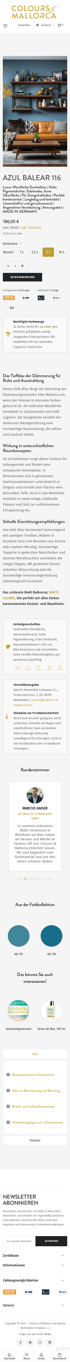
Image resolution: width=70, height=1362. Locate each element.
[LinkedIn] (49, 1342)
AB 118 (51, 954)
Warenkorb (59, 1358)
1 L (22, 252)
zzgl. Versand (30, 228)
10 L (62, 252)
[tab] (35, 1054)
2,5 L (35, 252)
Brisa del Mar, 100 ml (51, 1029)
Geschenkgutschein (18, 1029)
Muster (8, 252)
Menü (26, 1358)
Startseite (9, 1358)
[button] (48, 25)
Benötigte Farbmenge (28, 321)
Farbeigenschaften (26, 624)
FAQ (35, 1054)
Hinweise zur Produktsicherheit (36, 713)
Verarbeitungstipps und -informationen (37, 1122)
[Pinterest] (30, 1342)
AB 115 (18, 954)
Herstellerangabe (26, 685)
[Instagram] (40, 1342)
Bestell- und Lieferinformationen (33, 1106)
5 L (48, 252)
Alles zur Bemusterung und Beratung (36, 1090)
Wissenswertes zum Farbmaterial (33, 1074)
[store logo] (35, 12)
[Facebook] (20, 1342)
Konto (41, 1358)
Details (35, 1140)
